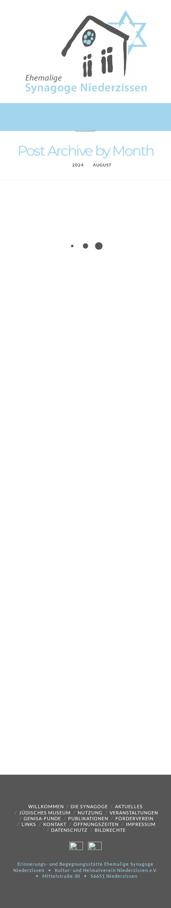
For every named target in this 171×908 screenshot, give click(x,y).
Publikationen (88, 818)
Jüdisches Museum (45, 812)
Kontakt (54, 824)
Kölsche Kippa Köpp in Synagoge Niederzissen (71, 212)
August (102, 164)
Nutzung (90, 812)
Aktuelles (129, 806)
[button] (85, 121)
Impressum (141, 824)
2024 (78, 164)
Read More (123, 461)
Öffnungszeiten (96, 824)
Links (29, 824)
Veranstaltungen (134, 812)
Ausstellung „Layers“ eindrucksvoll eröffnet (67, 510)
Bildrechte (110, 830)
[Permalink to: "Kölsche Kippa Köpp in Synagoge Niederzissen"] (85, 287)
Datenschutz (69, 830)
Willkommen (46, 806)
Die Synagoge (89, 806)
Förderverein (134, 818)
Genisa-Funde (42, 818)
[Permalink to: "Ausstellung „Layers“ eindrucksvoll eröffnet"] (85, 578)
